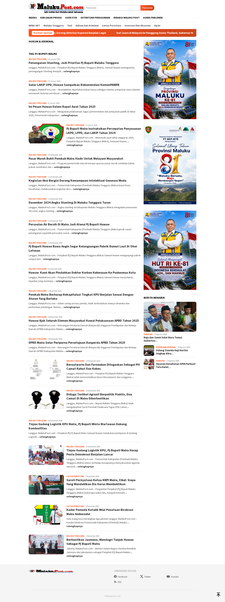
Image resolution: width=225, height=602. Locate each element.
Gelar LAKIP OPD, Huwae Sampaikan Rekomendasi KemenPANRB (74, 85)
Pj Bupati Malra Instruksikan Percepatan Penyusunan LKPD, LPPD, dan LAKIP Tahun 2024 (103, 131)
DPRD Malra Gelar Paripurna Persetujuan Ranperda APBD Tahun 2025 (77, 343)
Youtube (175, 576)
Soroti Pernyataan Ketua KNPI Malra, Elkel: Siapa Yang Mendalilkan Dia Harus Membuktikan (101, 482)
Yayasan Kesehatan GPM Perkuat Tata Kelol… (175, 365)
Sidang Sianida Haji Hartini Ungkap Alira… (172, 352)
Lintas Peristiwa (75, 476)
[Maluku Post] (56, 7)
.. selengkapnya (71, 71)
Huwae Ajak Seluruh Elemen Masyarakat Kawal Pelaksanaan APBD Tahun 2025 (84, 321)
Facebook (122, 576)
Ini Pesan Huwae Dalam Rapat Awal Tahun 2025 (62, 107)
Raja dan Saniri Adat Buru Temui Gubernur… (163, 339)
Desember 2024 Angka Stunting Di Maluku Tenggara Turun (70, 202)
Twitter (147, 576)
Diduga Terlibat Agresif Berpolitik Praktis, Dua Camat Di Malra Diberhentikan (99, 396)
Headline (148, 334)
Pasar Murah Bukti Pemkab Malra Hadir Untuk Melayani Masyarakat (76, 158)
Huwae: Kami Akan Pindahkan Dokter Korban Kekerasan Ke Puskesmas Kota (82, 272)
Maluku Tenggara (37, 59)
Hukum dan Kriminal (166, 347)
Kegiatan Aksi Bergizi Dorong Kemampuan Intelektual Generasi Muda (77, 180)
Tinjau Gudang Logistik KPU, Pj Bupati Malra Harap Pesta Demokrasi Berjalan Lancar (102, 452)
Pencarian (147, 7)
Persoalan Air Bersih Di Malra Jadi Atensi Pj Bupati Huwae (69, 224)
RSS (119, 582)
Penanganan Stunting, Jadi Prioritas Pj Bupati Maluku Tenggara (74, 63)
